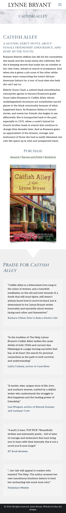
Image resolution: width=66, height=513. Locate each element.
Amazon (15, 157)
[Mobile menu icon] (60, 5)
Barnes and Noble (32, 157)
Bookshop (50, 157)
